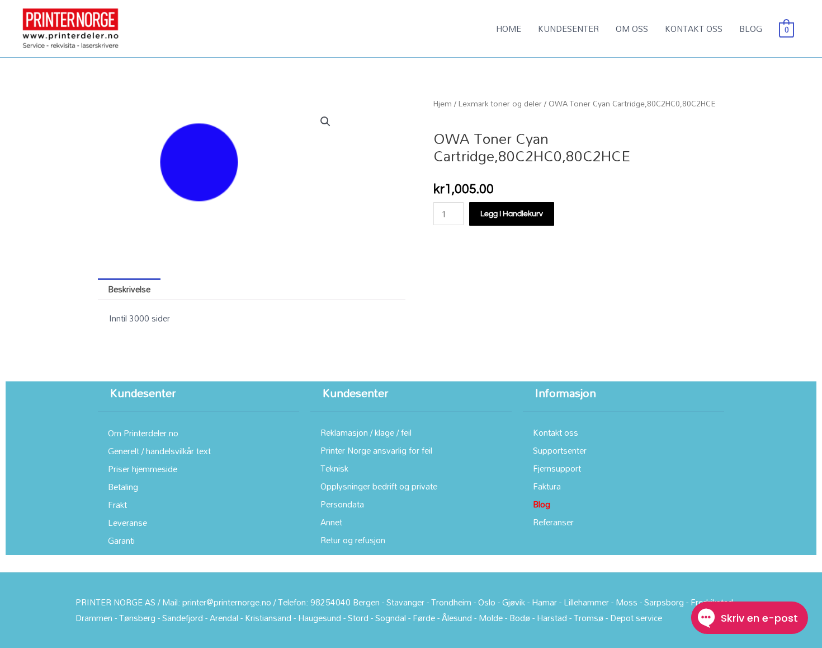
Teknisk (334, 468)
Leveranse (127, 522)
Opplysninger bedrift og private (378, 486)
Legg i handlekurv (511, 214)
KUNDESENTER (568, 28)
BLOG (750, 28)
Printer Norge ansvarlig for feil (376, 450)
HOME (508, 28)
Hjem (442, 103)
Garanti (121, 540)
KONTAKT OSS (693, 28)
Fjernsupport (557, 468)
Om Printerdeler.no (143, 433)
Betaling (123, 486)
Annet (331, 522)
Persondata (342, 504)
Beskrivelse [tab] (129, 289)
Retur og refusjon (352, 540)
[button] (325, 121)
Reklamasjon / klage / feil (366, 432)
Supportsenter (560, 450)
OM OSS (632, 28)
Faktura (547, 486)
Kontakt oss (555, 432)
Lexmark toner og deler (500, 103)
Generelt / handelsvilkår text (159, 450)
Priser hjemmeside (142, 468)
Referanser (553, 522)
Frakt (117, 504)
